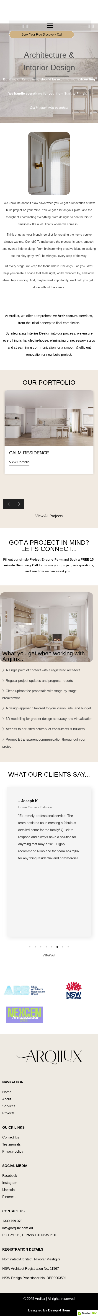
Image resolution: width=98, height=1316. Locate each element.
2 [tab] (35, 947)
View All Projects (49, 516)
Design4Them (59, 1310)
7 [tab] (62, 947)
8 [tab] (68, 947)
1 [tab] (30, 947)
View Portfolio (19, 462)
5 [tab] (51, 947)
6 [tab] (57, 947)
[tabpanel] (49, 861)
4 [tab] (46, 947)
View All (49, 955)
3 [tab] (41, 947)
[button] (50, 26)
